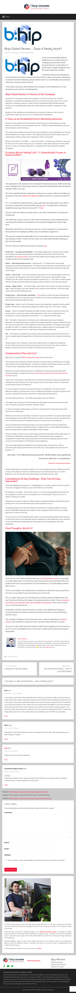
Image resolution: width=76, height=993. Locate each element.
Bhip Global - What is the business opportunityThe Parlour (30, 798)
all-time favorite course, (48, 932)
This (38, 295)
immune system (22, 257)
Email (7, 849)
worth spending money (49, 578)
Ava (5, 748)
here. (39, 948)
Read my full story (33, 961)
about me (49, 647)
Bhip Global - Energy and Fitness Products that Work (29, 792)
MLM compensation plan (30, 357)
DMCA (30, 972)
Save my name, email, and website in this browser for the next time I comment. (36, 860)
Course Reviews (12, 657)
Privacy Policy (8, 972)
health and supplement (30, 196)
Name (7, 842)
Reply (6, 716)
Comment (8, 812)
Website (7, 855)
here (44, 205)
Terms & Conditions (20, 972)
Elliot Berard (30, 52)
